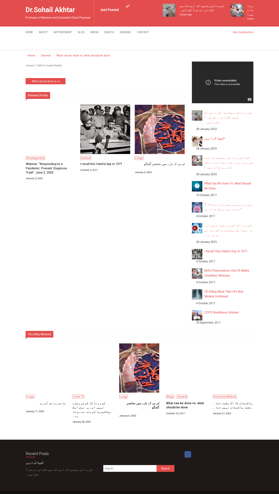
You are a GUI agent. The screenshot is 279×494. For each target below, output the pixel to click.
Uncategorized (35, 157)
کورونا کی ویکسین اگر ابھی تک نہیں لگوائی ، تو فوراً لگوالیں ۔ (59, 472)
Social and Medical (225, 396)
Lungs (139, 157)
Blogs (170, 396)
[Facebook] (187, 454)
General (125, 32)
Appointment (63, 32)
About (43, 32)
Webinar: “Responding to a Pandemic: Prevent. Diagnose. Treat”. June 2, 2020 (47, 168)
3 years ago (183, 14)
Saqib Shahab (54, 65)
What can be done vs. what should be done (48, 81)
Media (95, 32)
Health (109, 32)
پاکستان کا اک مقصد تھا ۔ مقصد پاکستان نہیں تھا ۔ (233, 405)
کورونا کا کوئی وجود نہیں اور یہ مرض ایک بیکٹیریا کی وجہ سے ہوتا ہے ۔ (92, 409)
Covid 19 (78, 396)
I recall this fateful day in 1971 (101, 164)
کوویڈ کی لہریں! (35, 462)
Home (29, 32)
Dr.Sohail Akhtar (50, 10)
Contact (143, 32)
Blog (81, 32)
